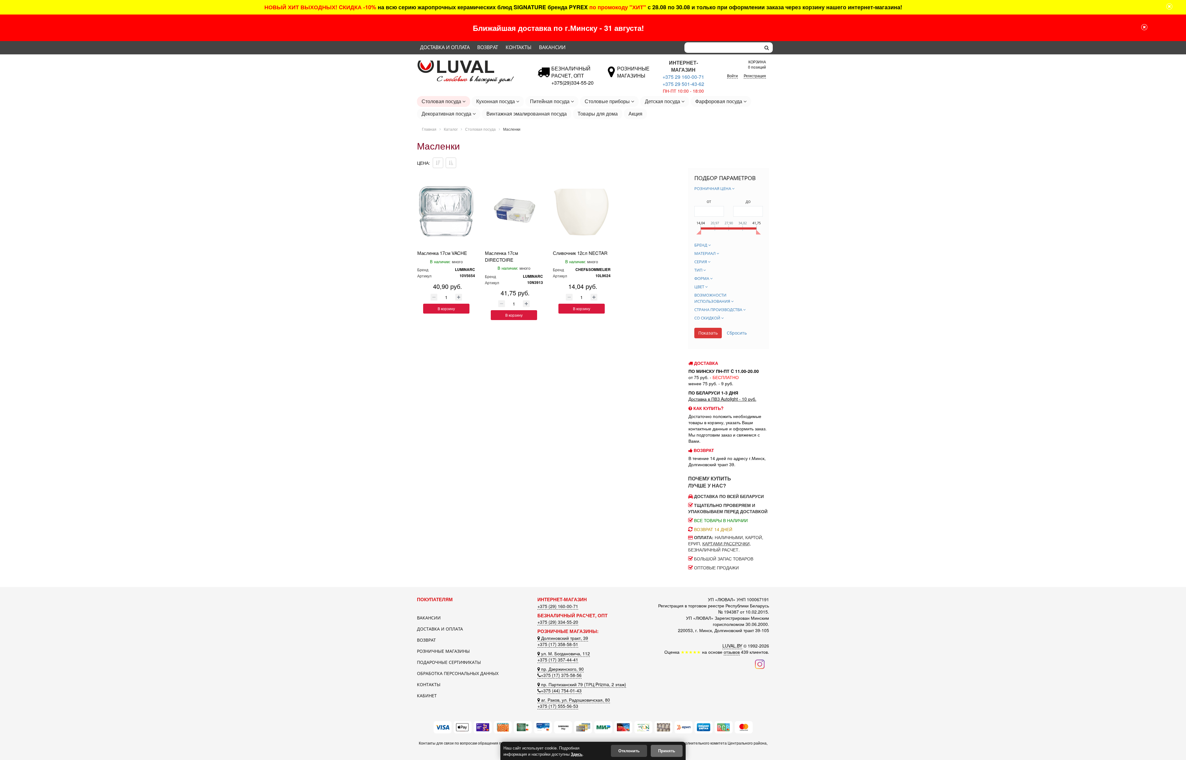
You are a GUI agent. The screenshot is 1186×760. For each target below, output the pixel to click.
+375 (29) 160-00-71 (557, 606)
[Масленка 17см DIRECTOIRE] (514, 211)
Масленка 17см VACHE (442, 253)
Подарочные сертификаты (449, 662)
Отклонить (629, 751)
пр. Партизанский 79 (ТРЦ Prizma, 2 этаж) (583, 684)
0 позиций (757, 63)
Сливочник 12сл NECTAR (580, 253)
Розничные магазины (443, 651)
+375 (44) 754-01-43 (561, 690)
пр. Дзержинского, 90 (562, 669)
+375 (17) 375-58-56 (561, 675)
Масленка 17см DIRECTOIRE (501, 256)
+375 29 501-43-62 (683, 83)
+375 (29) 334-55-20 (557, 622)
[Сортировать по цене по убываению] (438, 163)
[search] (767, 47)
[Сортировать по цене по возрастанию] (451, 163)
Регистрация (755, 75)
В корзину (446, 308)
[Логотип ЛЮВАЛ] (472, 62)
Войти (732, 75)
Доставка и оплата (445, 47)
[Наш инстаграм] (760, 664)
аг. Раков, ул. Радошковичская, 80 (575, 700)
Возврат (487, 47)
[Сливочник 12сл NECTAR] (582, 211)
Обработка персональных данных (457, 673)
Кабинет (427, 696)
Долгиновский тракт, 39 (564, 638)
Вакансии (552, 47)
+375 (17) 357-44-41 (557, 660)
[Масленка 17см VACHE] (446, 211)
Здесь (576, 754)
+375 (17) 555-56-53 (557, 706)
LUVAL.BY (732, 646)
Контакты (519, 47)
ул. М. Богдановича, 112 (565, 653)
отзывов (732, 652)
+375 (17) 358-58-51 (557, 644)
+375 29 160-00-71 (683, 76)
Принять (666, 751)
